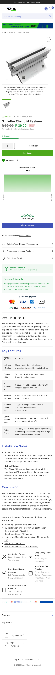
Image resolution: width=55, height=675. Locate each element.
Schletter (6, 117)
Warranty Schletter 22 (14, 543)
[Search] (50, 16)
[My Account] (46, 9)
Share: (4, 318)
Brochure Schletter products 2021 (20, 524)
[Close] (50, 267)
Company (7, 615)
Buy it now (27, 153)
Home (4, 32)
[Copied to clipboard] (23, 317)
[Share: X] (15, 317)
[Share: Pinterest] (19, 317)
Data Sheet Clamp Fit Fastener (18, 534)
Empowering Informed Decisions (20, 251)
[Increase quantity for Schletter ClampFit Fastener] (11, 146)
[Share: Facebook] (10, 317)
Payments (7, 622)
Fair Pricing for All (14, 258)
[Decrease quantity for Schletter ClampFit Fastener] (4, 146)
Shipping (14, 129)
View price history (13, 160)
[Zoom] (48, 39)
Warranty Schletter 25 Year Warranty (21, 546)
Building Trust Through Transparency (22, 244)
